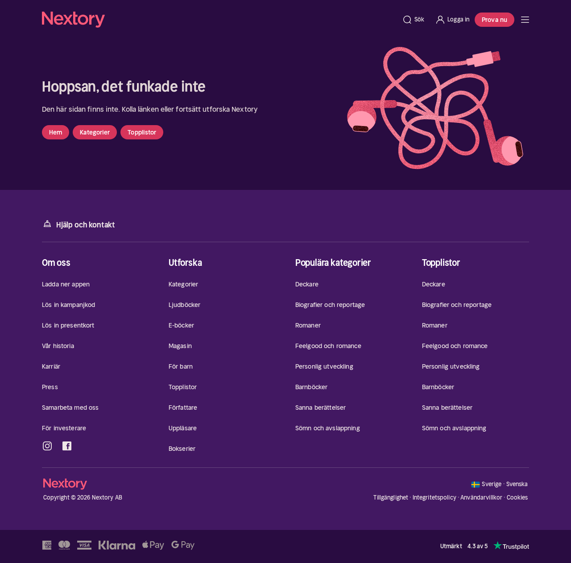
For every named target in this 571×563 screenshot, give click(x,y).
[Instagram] (47, 446)
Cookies (517, 497)
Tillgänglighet (390, 497)
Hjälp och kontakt (85, 225)
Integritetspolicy (434, 497)
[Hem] (219, 20)
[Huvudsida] (525, 19)
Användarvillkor (481, 497)
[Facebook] (67, 446)
